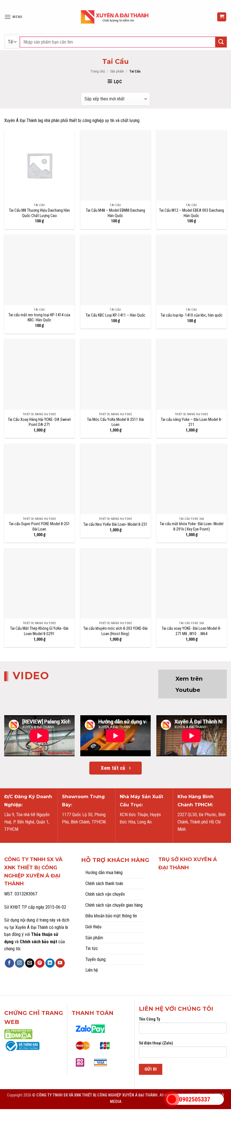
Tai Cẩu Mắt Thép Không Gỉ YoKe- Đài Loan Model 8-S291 (39, 631)
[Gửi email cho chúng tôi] (29, 963)
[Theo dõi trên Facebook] (9, 963)
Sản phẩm (117, 71)
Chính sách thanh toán (104, 883)
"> (172, 1099)
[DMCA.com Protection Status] (18, 1034)
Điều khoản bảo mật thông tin (111, 915)
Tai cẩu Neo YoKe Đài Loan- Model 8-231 (115, 524)
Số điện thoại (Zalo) (156, 1043)
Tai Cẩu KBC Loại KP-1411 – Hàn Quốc (115, 315)
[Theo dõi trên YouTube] (60, 963)
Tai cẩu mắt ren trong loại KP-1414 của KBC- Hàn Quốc (39, 318)
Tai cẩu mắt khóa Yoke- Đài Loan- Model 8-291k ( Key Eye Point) (191, 527)
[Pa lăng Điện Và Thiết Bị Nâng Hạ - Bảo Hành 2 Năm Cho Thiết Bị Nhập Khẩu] (115, 17)
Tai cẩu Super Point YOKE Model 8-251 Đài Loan (39, 527)
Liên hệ (91, 970)
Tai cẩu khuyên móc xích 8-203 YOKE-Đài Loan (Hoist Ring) (115, 631)
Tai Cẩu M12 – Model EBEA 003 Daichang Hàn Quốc (191, 213)
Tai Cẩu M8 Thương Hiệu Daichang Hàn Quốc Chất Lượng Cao (39, 213)
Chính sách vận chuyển (105, 894)
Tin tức (91, 948)
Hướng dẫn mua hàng (104, 872)
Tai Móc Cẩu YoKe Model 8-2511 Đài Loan (115, 422)
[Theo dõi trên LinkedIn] (50, 963)
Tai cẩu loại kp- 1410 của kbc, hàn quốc (192, 315)
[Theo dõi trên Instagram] (19, 963)
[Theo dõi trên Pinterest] (40, 963)
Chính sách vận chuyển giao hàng (114, 905)
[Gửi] (221, 42)
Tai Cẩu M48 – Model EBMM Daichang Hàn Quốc (115, 213)
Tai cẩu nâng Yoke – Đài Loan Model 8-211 (191, 422)
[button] (13, 17)
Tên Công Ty (149, 1019)
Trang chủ (97, 71)
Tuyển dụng (95, 959)
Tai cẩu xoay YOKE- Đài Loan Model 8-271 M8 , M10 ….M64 (191, 631)
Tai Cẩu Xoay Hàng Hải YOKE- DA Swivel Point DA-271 (39, 422)
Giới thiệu (93, 926)
